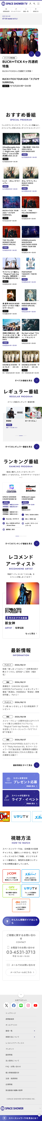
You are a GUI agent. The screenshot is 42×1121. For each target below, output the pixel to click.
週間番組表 (6, 11)
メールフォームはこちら (21, 972)
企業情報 (9, 1084)
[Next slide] (38, 54)
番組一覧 (26, 11)
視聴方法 (35, 11)
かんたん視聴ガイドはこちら (24, 921)
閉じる (39, 1115)
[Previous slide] (31, 54)
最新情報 (9, 1055)
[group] (19, 41)
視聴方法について (12, 1037)
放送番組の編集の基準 (14, 1090)
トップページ (11, 1013)
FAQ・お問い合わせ (13, 1066)
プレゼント (10, 1049)
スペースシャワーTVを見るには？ (23, 1118)
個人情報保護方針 (12, 1072)
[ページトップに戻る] (21, 995)
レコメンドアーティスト (15, 1043)
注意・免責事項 (12, 1078)
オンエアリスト (16, 11)
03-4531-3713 (20, 952)
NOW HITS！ (13, 19)
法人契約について (12, 1060)
